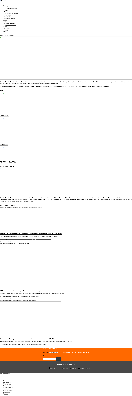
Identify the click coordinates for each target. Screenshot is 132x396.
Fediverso (5, 11)
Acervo (4, 21)
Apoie (7, 10)
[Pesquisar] (58, 359)
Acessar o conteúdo (5, 373)
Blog (7, 30)
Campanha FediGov (10, 18)
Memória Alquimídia (10, 23)
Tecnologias (8, 15)
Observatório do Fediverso (12, 13)
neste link (30, 201)
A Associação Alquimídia (11, 8)
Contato (4, 31)
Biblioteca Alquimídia (11, 25)
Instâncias (8, 16)
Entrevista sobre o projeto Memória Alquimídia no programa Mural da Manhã (27, 339)
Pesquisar (45, 356)
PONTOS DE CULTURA (8, 162)
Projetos (5, 20)
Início (4, 5)
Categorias (46, 352)
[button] (0, 375)
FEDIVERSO (4, 145)
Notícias (5, 26)
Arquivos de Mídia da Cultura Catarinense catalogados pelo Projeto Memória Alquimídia (31, 234)
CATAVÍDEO (4, 116)
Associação (5, 6)
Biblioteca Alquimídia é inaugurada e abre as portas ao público (22, 291)
